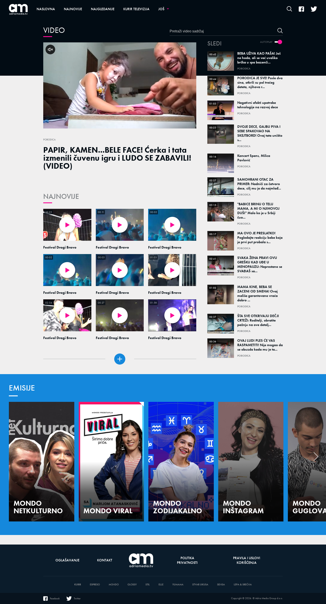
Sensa (221, 584)
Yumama (177, 584)
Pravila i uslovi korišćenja (246, 560)
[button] (316, 457)
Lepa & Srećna (243, 584)
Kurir (77, 584)
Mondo (114, 584)
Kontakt (104, 560)
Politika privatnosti (187, 560)
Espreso (95, 584)
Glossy (132, 584)
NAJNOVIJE (61, 196)
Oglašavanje (67, 560)
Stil (147, 584)
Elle (161, 584)
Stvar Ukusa (200, 584)
